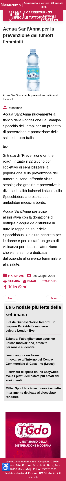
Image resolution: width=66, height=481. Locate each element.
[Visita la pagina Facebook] (23, 14)
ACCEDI (48, 16)
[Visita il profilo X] (10, 20)
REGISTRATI (49, 20)
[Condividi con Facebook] (5, 286)
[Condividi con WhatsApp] (20, 286)
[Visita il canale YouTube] (17, 14)
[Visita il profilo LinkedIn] (10, 14)
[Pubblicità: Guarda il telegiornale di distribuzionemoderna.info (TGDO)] (33, 435)
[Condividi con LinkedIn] (15, 286)
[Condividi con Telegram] (25, 286)
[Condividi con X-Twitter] (10, 286)
